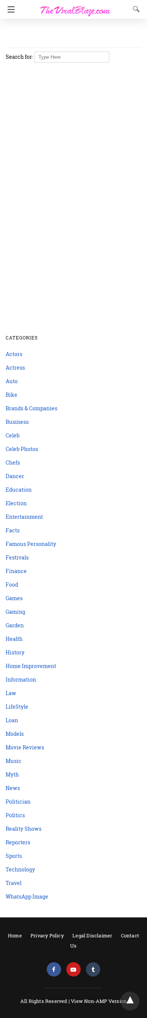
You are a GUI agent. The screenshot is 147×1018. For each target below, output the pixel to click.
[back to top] (130, 1001)
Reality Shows (23, 828)
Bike (11, 394)
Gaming (15, 611)
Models (15, 733)
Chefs (13, 462)
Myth (12, 774)
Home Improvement (31, 665)
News (13, 788)
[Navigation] (9, 9)
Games (14, 598)
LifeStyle (17, 706)
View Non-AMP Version (99, 1001)
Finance (16, 571)
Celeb (13, 435)
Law (11, 693)
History (15, 652)
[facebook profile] (54, 969)
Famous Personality (31, 543)
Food (12, 584)
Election (16, 503)
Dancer (15, 476)
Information (21, 679)
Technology (20, 869)
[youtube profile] (73, 969)
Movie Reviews (25, 747)
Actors (14, 354)
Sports (14, 855)
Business (17, 421)
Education (19, 489)
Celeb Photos (22, 448)
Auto (12, 381)
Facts (13, 530)
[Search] (134, 9)
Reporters (18, 842)
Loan (12, 720)
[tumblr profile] (93, 969)
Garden (15, 625)
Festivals (17, 557)
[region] (71, 33)
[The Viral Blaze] (75, 7)
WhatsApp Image (27, 896)
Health (14, 638)
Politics (15, 815)
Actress (15, 367)
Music (13, 760)
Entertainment (24, 516)
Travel (13, 883)
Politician (18, 801)
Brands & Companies (31, 408)
